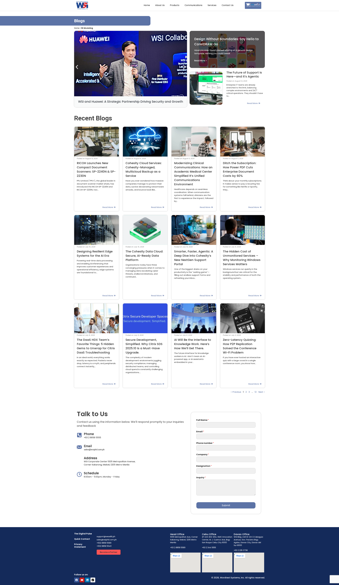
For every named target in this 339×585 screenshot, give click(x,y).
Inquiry (201, 477)
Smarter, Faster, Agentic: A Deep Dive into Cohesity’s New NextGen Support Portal (193, 257)
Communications (193, 5)
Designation (204, 466)
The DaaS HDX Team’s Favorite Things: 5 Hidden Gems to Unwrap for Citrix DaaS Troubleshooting (96, 346)
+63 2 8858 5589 (177, 547)
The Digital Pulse (83, 533)
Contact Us (227, 5)
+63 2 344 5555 (209, 547)
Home (147, 5)
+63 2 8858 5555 (92, 437)
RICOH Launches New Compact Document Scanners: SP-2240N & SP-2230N (96, 169)
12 (256, 391)
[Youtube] (82, 580)
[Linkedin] (87, 580)
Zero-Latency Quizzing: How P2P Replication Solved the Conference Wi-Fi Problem (239, 346)
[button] (77, 67)
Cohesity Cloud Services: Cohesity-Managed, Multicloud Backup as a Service (144, 169)
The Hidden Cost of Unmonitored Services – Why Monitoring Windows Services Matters (241, 257)
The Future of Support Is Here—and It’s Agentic (244, 74)
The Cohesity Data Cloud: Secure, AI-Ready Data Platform (144, 255)
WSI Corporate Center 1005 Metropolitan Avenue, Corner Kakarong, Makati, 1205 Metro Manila (109, 463)
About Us (160, 5)
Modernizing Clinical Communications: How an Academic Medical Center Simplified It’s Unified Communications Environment (193, 173)
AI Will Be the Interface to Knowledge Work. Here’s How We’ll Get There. (192, 344)
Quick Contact (82, 538)
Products (174, 5)
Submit (226, 505)
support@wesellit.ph (106, 536)
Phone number (205, 443)
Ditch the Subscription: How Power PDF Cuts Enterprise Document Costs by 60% (239, 169)
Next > (261, 391)
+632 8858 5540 (104, 546)
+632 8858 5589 (104, 543)
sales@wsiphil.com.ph (94, 449)
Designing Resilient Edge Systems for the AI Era (95, 253)
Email (200, 431)
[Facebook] (76, 580)
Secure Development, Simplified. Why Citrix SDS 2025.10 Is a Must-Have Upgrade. (144, 346)
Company (202, 454)
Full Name (202, 420)
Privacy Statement (80, 545)
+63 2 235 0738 (241, 550)
